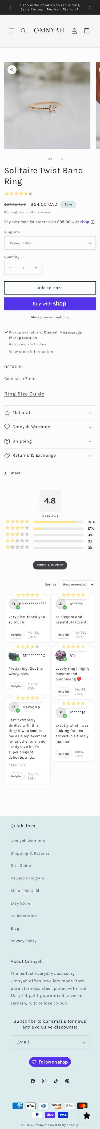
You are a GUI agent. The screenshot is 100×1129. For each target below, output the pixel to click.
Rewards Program (27, 878)
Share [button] (15, 473)
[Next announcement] (90, 7)
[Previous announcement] (10, 7)
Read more (17, 764)
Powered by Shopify (63, 1125)
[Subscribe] (83, 1042)
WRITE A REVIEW (50, 565)
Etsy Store (20, 903)
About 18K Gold (25, 891)
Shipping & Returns (30, 853)
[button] (11, 31)
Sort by (51, 584)
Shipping (10, 212)
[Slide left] (38, 159)
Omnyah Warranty (28, 841)
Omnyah (41, 1125)
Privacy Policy (24, 941)
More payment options (50, 317)
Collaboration (24, 916)
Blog (15, 928)
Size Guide (21, 865)
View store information (31, 352)
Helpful (16, 635)
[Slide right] (62, 159)
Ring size (12, 232)
